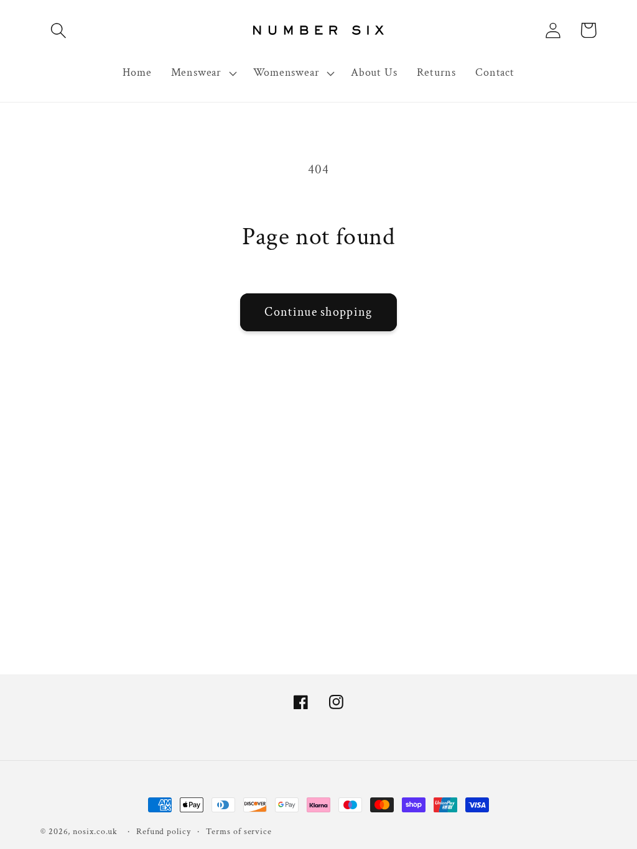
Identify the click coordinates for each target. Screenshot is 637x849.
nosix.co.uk (95, 831)
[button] (58, 30)
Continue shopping (318, 312)
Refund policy (163, 831)
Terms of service (239, 831)
